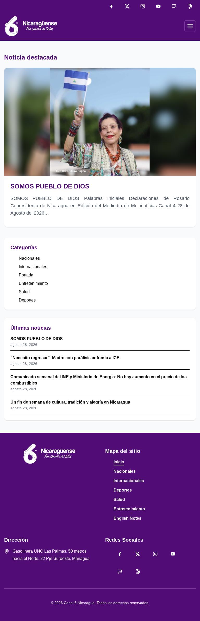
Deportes (27, 300)
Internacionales (33, 266)
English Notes (127, 518)
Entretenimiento (33, 283)
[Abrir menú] (190, 26)
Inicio (119, 462)
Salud (24, 291)
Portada (26, 275)
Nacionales (29, 258)
